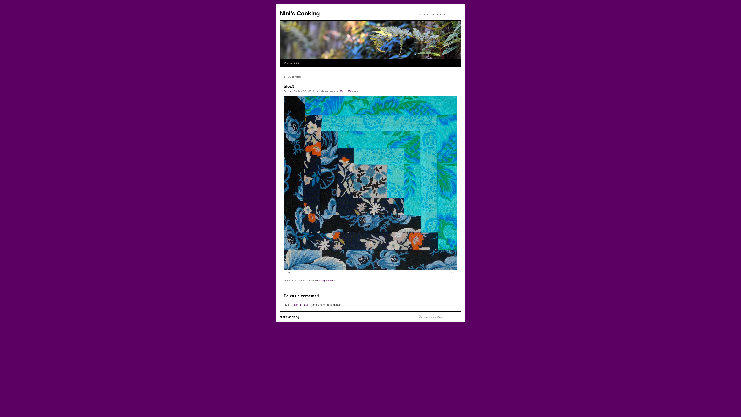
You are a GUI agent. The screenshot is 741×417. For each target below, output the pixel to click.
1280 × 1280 (345, 91)
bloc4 (451, 272)
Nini (290, 91)
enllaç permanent (326, 280)
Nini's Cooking (300, 13)
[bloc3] (370, 183)
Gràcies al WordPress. (433, 316)
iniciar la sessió (301, 305)
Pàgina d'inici (291, 63)
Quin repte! (293, 77)
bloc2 (289, 272)
